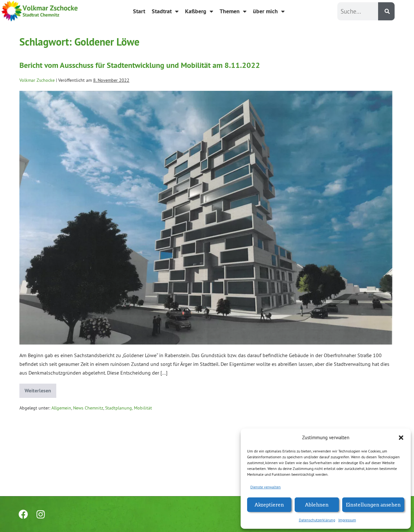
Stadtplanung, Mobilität (128, 408)
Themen (230, 11)
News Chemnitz (88, 408)
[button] (401, 437)
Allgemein (61, 408)
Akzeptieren (269, 504)
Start (139, 11)
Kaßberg (195, 11)
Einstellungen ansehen (373, 504)
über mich (265, 11)
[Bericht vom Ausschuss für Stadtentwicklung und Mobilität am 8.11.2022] (205, 218)
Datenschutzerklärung (317, 519)
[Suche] (386, 11)
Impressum (347, 519)
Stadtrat (162, 11)
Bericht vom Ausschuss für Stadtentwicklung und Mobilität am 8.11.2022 (139, 65)
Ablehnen (317, 504)
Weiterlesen (40, 389)
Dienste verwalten (265, 486)
